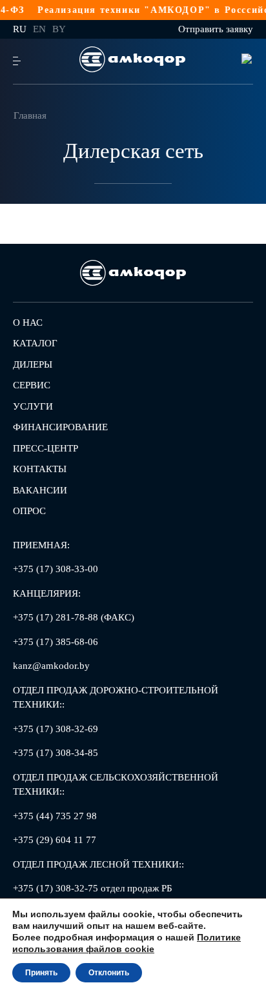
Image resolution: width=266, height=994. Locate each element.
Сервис (31, 385)
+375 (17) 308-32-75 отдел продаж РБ (92, 888)
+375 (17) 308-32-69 (55, 729)
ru (19, 29)
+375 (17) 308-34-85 (55, 753)
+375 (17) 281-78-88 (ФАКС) (73, 617)
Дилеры (32, 364)
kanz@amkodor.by (51, 666)
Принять (41, 972)
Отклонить (108, 972)
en (39, 29)
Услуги (33, 406)
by (59, 29)
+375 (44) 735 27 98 (55, 816)
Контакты (39, 469)
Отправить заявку (215, 29)
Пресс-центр (45, 448)
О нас (28, 322)
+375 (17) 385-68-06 (55, 642)
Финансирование (60, 427)
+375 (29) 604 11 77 (54, 840)
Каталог (35, 343)
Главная (30, 115)
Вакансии (40, 490)
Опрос (29, 511)
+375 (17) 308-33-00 (55, 569)
